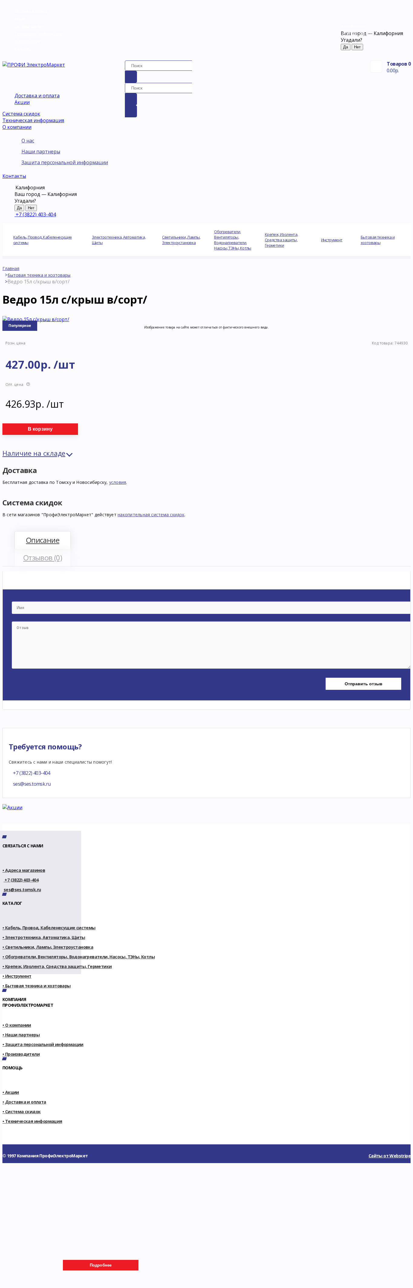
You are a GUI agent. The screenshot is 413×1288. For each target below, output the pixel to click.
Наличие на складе (33, 453)
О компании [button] (16, 127)
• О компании (16, 1025)
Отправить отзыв (363, 683)
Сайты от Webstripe (390, 1156)
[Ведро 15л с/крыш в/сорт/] (35, 319)
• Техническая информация (32, 1121)
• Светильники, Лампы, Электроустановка (47, 947)
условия (117, 482)
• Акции (10, 1092)
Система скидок (29, 26)
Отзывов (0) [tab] (42, 557)
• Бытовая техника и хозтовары (36, 986)
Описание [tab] (42, 540)
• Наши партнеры (21, 1035)
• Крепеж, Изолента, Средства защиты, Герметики (57, 966)
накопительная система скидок (151, 514)
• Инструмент (16, 976)
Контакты (23, 48)
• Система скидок (21, 1111)
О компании (26, 41)
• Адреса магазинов (23, 870)
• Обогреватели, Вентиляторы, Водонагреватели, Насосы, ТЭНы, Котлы (78, 957)
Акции (20, 18)
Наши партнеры (40, 151)
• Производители (21, 1054)
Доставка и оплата (31, 11)
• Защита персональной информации (42, 1044)
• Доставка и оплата (24, 1102)
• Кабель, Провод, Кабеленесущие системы (49, 928)
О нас (27, 140)
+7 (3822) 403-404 (357, 33)
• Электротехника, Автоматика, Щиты (43, 937)
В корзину (40, 429)
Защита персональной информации (64, 162)
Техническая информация (38, 33)
